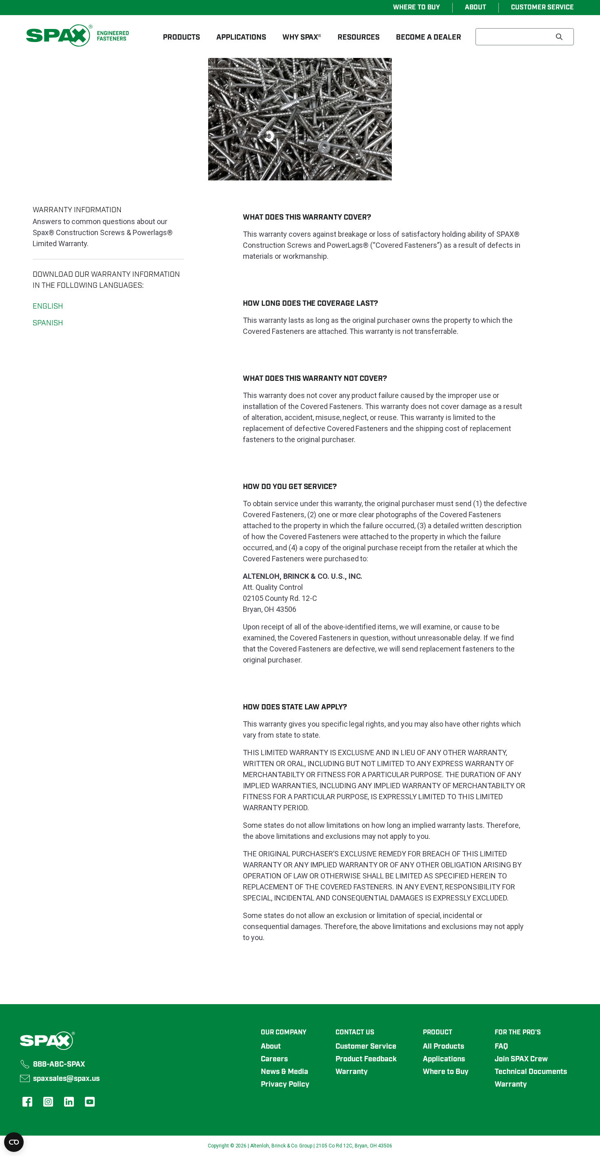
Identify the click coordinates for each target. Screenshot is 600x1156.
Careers (274, 1059)
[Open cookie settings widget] (14, 1142)
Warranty (352, 1072)
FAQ (501, 1047)
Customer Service (366, 1047)
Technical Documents (531, 1072)
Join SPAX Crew (521, 1059)
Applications (444, 1059)
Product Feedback (366, 1059)
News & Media (284, 1072)
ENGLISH (48, 306)
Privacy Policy (285, 1084)
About (271, 1047)
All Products (443, 1047)
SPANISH (48, 323)
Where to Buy (446, 1072)
